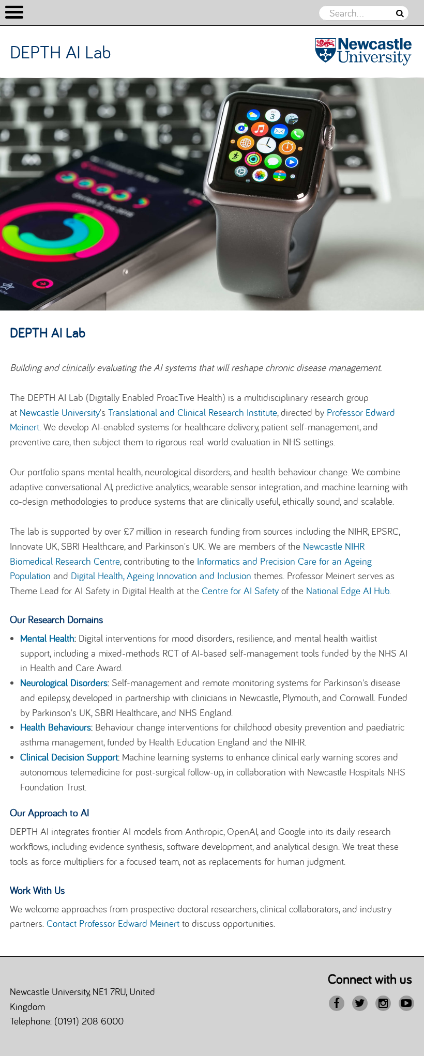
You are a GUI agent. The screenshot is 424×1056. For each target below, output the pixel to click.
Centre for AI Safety (240, 590)
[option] (212, 194)
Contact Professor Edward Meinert (113, 923)
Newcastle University (60, 412)
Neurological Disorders (64, 682)
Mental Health (47, 638)
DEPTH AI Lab (60, 52)
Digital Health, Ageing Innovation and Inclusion (161, 575)
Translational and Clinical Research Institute (192, 412)
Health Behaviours (55, 727)
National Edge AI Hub (347, 590)
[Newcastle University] (363, 51)
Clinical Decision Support (69, 757)
